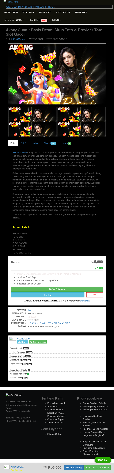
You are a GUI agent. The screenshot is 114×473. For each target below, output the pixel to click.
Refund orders (19, 377)
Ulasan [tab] (65, 143)
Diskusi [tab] (49, 143)
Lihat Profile (22, 342)
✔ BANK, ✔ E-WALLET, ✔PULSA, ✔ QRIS (48, 323)
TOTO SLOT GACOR (14, 19)
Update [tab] (34, 143)
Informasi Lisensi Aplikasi (95, 428)
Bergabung (20, 359)
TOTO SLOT (28, 12)
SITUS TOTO (45, 12)
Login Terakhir (20, 363)
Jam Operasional (55, 422)
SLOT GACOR (63, 12)
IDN (29, 310)
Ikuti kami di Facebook (94, 447)
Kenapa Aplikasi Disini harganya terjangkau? (93, 433)
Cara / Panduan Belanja (94, 403)
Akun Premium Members (69, 273)
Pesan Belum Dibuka (19, 370)
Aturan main (53, 406)
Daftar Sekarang (57, 289)
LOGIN (57, 19)
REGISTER (37, 19)
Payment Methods (56, 415)
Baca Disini (85, 300)
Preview (48, 294)
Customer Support (56, 419)
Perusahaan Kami (56, 403)
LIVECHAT (25, 6)
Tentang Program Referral (95, 406)
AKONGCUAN (11, 12)
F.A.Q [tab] (23, 143)
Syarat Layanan (55, 409)
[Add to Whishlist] (94, 294)
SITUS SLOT (81, 12)
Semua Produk (19, 348)
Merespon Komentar (19, 373)
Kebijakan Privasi (55, 412)
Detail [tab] (13, 143)
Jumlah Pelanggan (21, 352)
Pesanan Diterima (20, 356)
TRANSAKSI (38, 6)
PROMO (50, 6)
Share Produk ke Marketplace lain (91, 452)
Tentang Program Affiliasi (95, 409)
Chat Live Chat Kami (99, 467)
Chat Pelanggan (39, 342)
